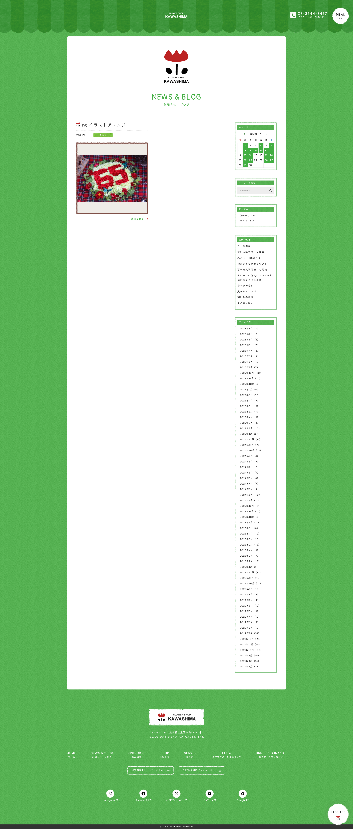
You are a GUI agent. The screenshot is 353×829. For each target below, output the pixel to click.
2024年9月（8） (250, 456)
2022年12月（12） (251, 572)
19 (266, 155)
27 (271, 160)
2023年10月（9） (250, 517)
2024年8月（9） (250, 461)
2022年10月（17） (251, 583)
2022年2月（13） (250, 627)
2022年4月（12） (250, 616)
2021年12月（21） (251, 639)
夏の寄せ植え (245, 303)
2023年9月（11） (250, 522)
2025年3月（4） (250, 422)
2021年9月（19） (250, 655)
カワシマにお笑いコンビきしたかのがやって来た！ (254, 278)
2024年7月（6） (250, 467)
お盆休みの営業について (252, 264)
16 (250, 155)
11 (261, 150)
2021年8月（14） (250, 661)
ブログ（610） (248, 221)
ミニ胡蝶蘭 (244, 246)
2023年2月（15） (250, 561)
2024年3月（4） (250, 489)
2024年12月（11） (251, 439)
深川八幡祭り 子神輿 (250, 252)
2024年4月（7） (250, 483)
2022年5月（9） (250, 611)
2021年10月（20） (251, 650)
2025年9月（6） (250, 389)
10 (255, 150)
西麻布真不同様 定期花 (252, 269)
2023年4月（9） (250, 550)
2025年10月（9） (250, 384)
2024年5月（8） (250, 478)
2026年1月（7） (250, 367)
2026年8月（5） (250, 328)
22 (245, 160)
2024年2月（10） (250, 495)
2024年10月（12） (251, 450)
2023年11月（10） (251, 511)
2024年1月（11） (250, 500)
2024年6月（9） (250, 472)
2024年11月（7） (250, 445)
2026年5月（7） (250, 345)
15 (245, 155)
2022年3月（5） (250, 622)
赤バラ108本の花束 (249, 258)
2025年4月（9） (250, 417)
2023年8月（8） (250, 528)
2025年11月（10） (251, 378)
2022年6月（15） (250, 605)
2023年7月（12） (250, 533)
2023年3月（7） (250, 555)
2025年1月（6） (249, 434)
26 (266, 160)
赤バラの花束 (245, 285)
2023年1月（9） (249, 567)
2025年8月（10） (250, 395)
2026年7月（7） (250, 334)
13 (271, 150)
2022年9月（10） (250, 589)
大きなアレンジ (246, 291)
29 (245, 165)
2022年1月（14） (250, 633)
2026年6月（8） (250, 339)
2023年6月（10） (250, 539)
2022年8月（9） (250, 594)
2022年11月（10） (251, 578)
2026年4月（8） (250, 350)
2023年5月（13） (250, 544)
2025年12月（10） (251, 373)
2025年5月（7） (250, 411)
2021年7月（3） (250, 666)
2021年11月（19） (250, 644)
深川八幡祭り (245, 297)
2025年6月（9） (250, 406)
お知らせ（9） (248, 215)
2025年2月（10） (250, 428)
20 (271, 155)
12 (266, 150)
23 (250, 160)
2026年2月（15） (250, 361)
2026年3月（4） (250, 356)
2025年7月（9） (250, 400)
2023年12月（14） (251, 506)
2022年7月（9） (250, 600)
